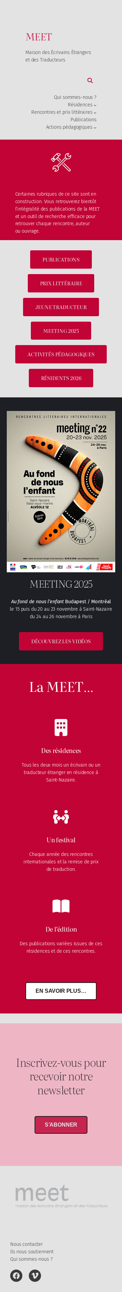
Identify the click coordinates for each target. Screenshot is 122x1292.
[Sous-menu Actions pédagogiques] (95, 127)
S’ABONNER (61, 1125)
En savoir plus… (61, 991)
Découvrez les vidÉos (61, 641)
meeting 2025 (61, 330)
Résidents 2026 (61, 377)
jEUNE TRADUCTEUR (61, 306)
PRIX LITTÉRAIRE (61, 283)
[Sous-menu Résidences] (95, 105)
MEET (38, 36)
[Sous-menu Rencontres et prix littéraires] (95, 112)
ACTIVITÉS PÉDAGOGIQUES (61, 354)
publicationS (61, 259)
